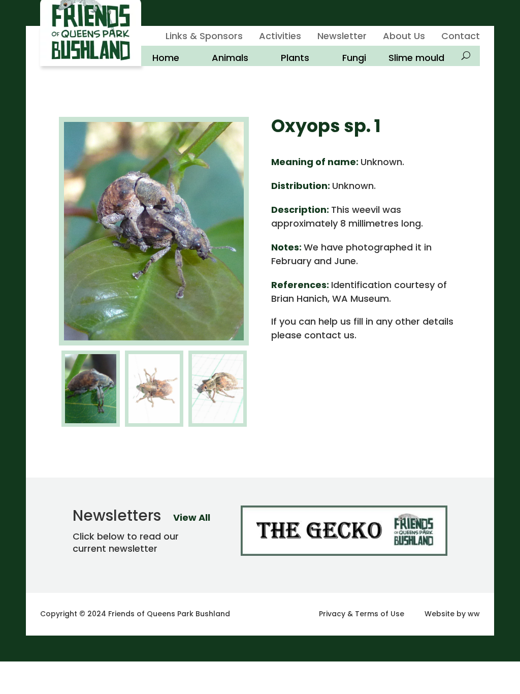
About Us (404, 37)
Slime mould (416, 58)
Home (165, 58)
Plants (295, 58)
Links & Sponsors (204, 37)
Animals (230, 58)
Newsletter (342, 37)
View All (191, 517)
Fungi (354, 58)
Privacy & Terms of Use (361, 614)
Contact (460, 37)
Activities (280, 37)
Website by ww (452, 614)
